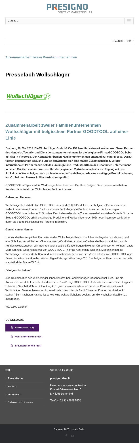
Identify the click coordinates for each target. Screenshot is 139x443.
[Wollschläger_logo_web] (28, 85)
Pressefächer (16, 378)
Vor (129, 40)
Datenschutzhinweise (20, 402)
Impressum (14, 394)
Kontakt (12, 386)
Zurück (119, 40)
